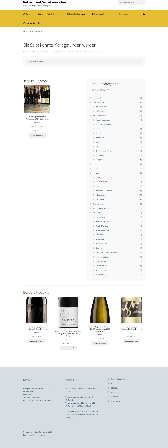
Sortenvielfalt (101, 261)
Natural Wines (101, 106)
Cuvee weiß (97, 98)
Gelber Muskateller (103, 221)
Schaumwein (100, 195)
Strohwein (100, 199)
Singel (95, 164)
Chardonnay (100, 217)
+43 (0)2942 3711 (33, 397)
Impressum (115, 401)
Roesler (99, 142)
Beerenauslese (101, 182)
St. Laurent (100, 155)
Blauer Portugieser (103, 120)
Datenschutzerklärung (119, 379)
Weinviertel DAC (102, 266)
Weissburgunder (102, 270)
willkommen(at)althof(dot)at (41, 400)
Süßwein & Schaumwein (76, 14)
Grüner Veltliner (102, 235)
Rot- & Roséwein (53, 14)
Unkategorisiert (99, 204)
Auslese (98, 177)
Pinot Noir (100, 137)
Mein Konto (115, 392)
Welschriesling (101, 274)
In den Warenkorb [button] (37, 135)
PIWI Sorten (100, 111)
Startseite (29, 31)
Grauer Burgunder (102, 230)
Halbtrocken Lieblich (104, 190)
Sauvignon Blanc (102, 257)
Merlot (98, 133)
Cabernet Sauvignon (103, 124)
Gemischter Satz (102, 226)
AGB (112, 383)
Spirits (40, 14)
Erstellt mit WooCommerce (34, 435)
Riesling (99, 248)
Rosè (97, 146)
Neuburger (100, 239)
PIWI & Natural (98, 14)
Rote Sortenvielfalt (103, 151)
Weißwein (27, 14)
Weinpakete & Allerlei (31, 23)
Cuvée (98, 129)
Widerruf (114, 388)
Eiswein (98, 186)
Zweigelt (99, 159)
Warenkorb (115, 396)
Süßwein (96, 173)
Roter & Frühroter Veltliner (106, 252)
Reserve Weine (101, 243)
